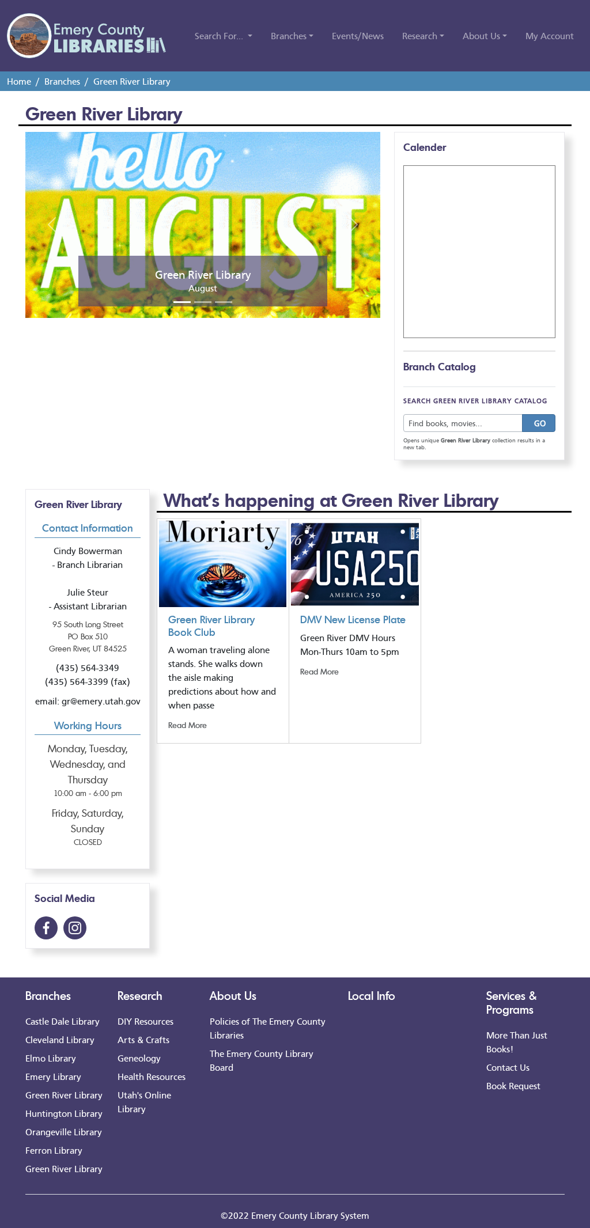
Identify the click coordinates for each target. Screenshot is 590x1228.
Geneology (139, 1058)
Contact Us (508, 1067)
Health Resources (152, 1076)
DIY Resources (145, 1021)
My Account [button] (549, 35)
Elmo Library (50, 1058)
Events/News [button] (358, 35)
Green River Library (64, 1095)
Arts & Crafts (143, 1039)
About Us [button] (481, 35)
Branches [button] (289, 35)
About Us (233, 995)
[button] (51, 224)
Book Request (513, 1085)
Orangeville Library (63, 1131)
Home (19, 81)
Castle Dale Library (62, 1021)
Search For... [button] (220, 35)
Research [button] (419, 35)
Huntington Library (64, 1113)
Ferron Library (53, 1150)
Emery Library (53, 1076)
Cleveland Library (59, 1039)
